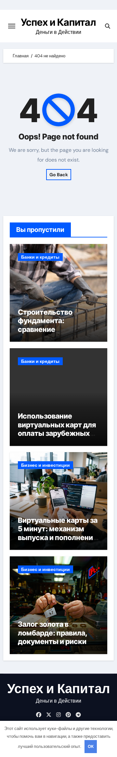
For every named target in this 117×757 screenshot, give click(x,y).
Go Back (58, 175)
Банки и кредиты (40, 257)
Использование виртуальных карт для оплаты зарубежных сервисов (57, 429)
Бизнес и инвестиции (45, 465)
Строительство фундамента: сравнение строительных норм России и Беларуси (53, 329)
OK (91, 746)
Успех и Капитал (58, 22)
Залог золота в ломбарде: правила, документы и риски (52, 633)
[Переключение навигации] (11, 26)
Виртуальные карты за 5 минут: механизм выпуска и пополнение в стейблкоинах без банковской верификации (58, 541)
